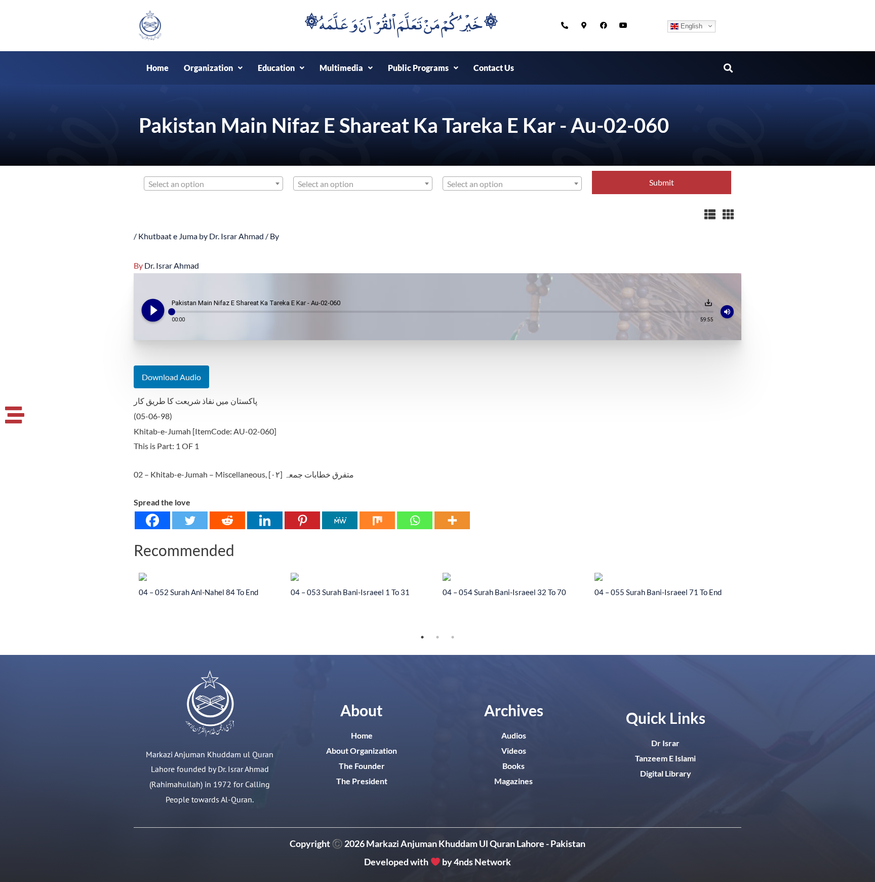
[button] (213, 68)
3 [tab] (453, 637)
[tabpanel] (210, 584)
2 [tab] (437, 637)
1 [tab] (422, 637)
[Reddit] (227, 520)
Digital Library (665, 773)
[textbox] (213, 184)
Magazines (513, 781)
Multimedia (341, 67)
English (690, 25)
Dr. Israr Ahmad (171, 265)
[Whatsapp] (414, 520)
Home (157, 67)
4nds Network (482, 862)
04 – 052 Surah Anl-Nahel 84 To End (198, 592)
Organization (208, 67)
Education (276, 67)
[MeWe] (339, 520)
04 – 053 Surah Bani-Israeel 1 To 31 (350, 592)
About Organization (361, 750)
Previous (126, 601)
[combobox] (213, 183)
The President (361, 781)
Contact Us (493, 67)
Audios (513, 735)
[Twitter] (190, 520)
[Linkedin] (265, 520)
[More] (452, 520)
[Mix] (377, 520)
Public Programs (418, 67)
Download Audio (171, 377)
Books (513, 765)
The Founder (362, 765)
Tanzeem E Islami (665, 758)
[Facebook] (152, 520)
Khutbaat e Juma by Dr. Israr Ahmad (201, 236)
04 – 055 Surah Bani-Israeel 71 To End (658, 592)
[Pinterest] (302, 520)
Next (749, 601)
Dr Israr (665, 743)
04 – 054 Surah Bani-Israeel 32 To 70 (504, 592)
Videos (513, 750)
